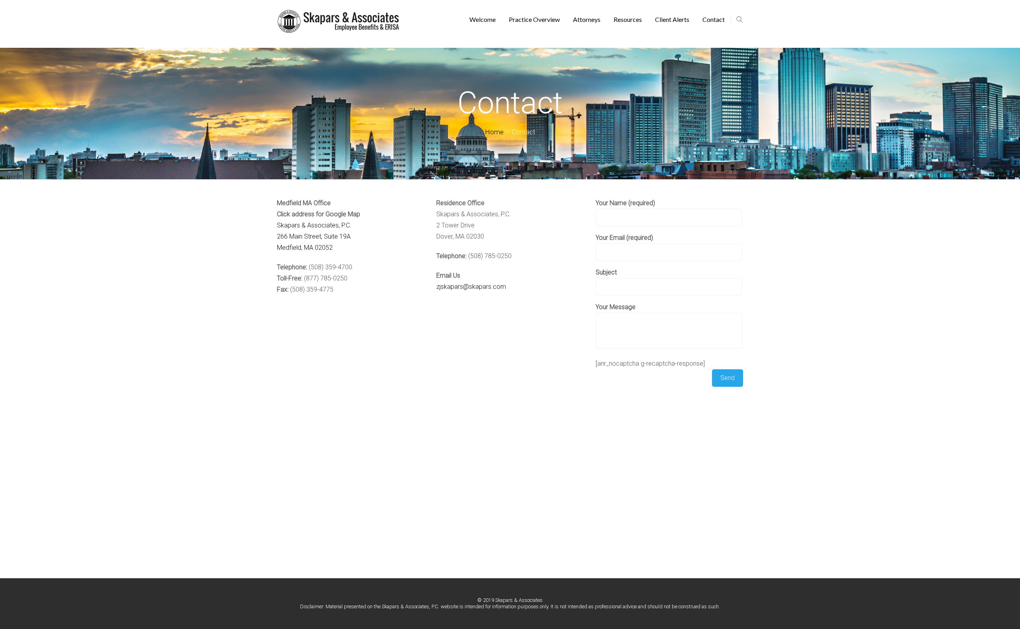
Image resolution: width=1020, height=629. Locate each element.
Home (494, 132)
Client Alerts (672, 19)
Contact (713, 19)
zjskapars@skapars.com (471, 286)
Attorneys (586, 19)
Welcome (482, 19)
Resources (628, 19)
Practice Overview (534, 19)
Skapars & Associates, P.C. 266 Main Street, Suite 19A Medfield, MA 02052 (314, 236)
